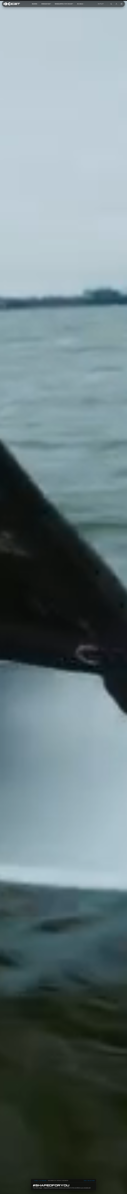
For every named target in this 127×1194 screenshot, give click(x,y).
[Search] (111, 4)
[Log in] (116, 4)
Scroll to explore (39, 1180)
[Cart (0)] (121, 4)
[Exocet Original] (12, 3)
